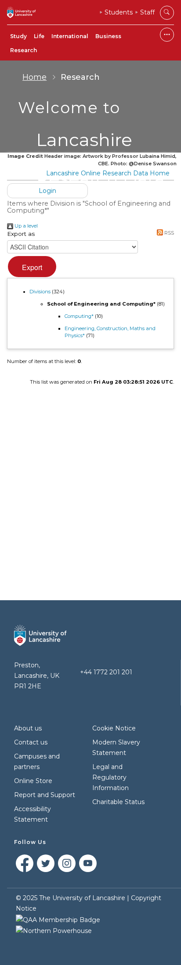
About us (28, 728)
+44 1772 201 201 (106, 672)
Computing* (79, 316)
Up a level (25, 226)
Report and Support (44, 795)
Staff (147, 12)
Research (23, 50)
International (69, 36)
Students (119, 12)
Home (34, 77)
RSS (168, 233)
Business (108, 36)
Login (47, 191)
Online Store (33, 781)
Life (39, 36)
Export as (21, 233)
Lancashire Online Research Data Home (108, 173)
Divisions (40, 291)
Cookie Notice (114, 728)
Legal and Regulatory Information (110, 777)
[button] (32, 266)
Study (18, 36)
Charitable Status (118, 802)
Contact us (30, 742)
